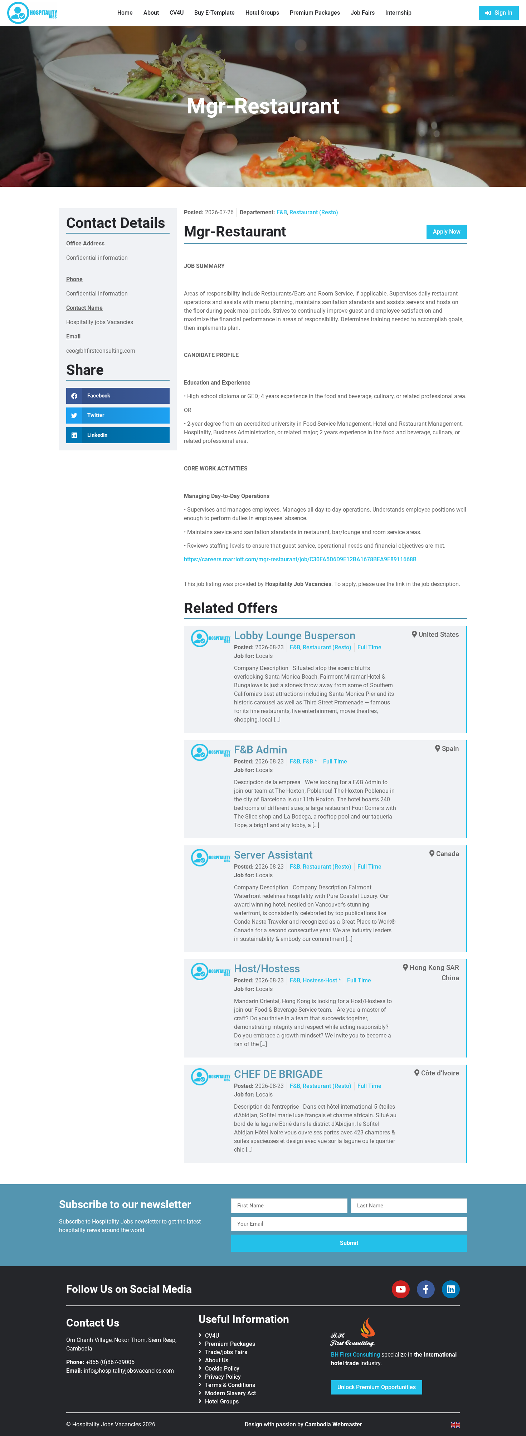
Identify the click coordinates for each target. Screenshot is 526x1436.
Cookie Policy (222, 1368)
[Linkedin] (451, 1289)
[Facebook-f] (426, 1289)
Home (125, 12)
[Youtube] (401, 1289)
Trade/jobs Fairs (226, 1352)
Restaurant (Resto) (313, 212)
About (151, 12)
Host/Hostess (267, 968)
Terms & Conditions (230, 1385)
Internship (398, 12)
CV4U (177, 12)
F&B (282, 212)
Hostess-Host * (322, 980)
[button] (118, 396)
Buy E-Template (214, 12)
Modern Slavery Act (230, 1393)
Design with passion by (303, 1424)
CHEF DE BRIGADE (278, 1074)
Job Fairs (363, 12)
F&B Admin (260, 749)
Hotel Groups (262, 12)
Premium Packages (315, 12)
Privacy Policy (223, 1376)
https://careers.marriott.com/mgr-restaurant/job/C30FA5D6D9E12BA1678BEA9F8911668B (300, 559)
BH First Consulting (355, 1354)
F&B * (310, 761)
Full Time (369, 647)
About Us (216, 1360)
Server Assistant (273, 855)
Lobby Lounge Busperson (295, 635)
